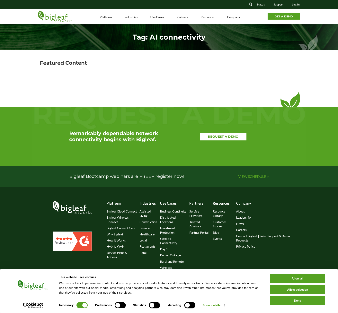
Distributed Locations (168, 219)
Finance (144, 228)
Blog (216, 232)
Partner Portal (199, 232)
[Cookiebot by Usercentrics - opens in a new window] (33, 305)
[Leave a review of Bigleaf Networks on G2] (72, 250)
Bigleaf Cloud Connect (122, 211)
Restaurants (147, 246)
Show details (211, 305)
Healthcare (147, 234)
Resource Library (219, 213)
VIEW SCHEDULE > (253, 176)
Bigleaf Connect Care (121, 228)
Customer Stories (219, 224)
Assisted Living (145, 213)
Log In (296, 4)
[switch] (120, 305)
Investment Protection (167, 230)
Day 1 (164, 249)
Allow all (297, 278)
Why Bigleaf (115, 234)
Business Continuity (173, 211)
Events (217, 238)
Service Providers (195, 213)
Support (278, 4)
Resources (208, 17)
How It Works (116, 240)
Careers (241, 230)
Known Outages (171, 255)
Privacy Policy (245, 246)
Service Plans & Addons (117, 255)
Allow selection (297, 289)
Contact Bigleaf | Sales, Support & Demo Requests (263, 238)
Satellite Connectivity (168, 241)
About (240, 211)
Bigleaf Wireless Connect (118, 219)
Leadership (243, 217)
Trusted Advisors (195, 224)
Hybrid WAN (116, 246)
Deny (297, 300)
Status (261, 4)
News (240, 223)
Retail (143, 252)
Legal (143, 240)
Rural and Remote (172, 261)
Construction (148, 222)
